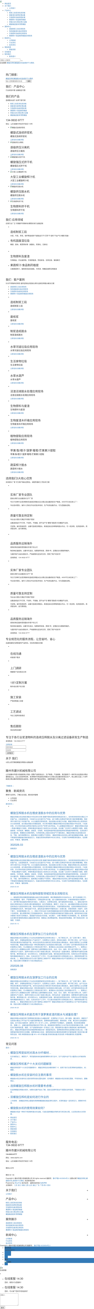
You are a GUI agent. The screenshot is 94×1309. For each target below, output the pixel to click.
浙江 (19, 1185)
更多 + (8, 1047)
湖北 (34, 1185)
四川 (45, 1185)
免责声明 (43, 1183)
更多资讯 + (10, 804)
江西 (26, 1185)
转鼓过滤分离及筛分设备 (18, 22)
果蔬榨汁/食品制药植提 (17, 19)
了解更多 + (10, 786)
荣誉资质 (8, 47)
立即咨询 (13, 139)
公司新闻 (12, 40)
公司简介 (12, 8)
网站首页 (8, 3)
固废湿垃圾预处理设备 (17, 15)
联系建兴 (12, 56)
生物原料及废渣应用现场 (18, 33)
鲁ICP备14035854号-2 (61, 1178)
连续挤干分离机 (28, 63)
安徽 (23, 1185)
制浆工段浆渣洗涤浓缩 (17, 12)
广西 (41, 1185)
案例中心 (8, 26)
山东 (30, 1185)
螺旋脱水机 (19, 63)
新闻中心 (8, 38)
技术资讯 (12, 45)
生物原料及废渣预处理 (17, 17)
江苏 (15, 1185)
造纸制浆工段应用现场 (17, 29)
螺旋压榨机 (11, 63)
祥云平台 (18, 1183)
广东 (37, 1185)
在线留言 (8, 52)
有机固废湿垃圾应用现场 (18, 31)
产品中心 (8, 10)
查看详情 (20, 139)
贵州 (48, 1185)
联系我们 (8, 54)
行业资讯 (12, 42)
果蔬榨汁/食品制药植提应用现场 (20, 35)
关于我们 (8, 6)
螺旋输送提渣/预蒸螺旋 (17, 24)
